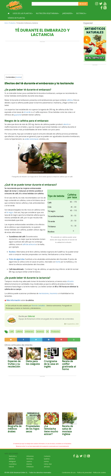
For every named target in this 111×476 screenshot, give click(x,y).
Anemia (29, 464)
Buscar (83, 4)
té (47, 331)
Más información (13, 300)
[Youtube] (77, 456)
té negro (9, 212)
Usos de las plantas (22, 13)
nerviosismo (44, 293)
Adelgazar (12, 461)
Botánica (80, 13)
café (11, 331)
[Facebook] (74, 456)
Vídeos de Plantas (16, 18)
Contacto (47, 456)
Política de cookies (99, 472)
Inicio (6, 23)
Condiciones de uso (69, 472)
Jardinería (67, 13)
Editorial (31, 316)
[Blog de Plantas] (88, 456)
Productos (12, 23)
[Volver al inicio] (8, 13)
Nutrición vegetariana (47, 13)
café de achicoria (29, 244)
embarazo (29, 331)
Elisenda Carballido (38, 306)
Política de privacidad (84, 472)
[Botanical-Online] (17, 5)
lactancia (40, 331)
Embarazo (30, 467)
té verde (27, 112)
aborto (66, 124)
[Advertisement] (42, 57)
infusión (70, 281)
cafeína (70, 100)
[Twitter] (81, 456)
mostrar (18, 77)
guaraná (17, 115)
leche (58, 262)
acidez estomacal (31, 139)
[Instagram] (85, 456)
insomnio (53, 293)
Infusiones (30, 456)
